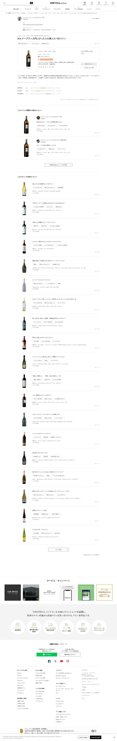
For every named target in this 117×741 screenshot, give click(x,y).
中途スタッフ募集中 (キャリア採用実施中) (91, 692)
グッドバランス (35, 43)
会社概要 (83, 689)
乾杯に (35, 264)
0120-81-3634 (92, 672)
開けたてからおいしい (24, 43)
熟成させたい (52, 149)
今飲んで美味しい (38, 379)
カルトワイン (50, 206)
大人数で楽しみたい (55, 456)
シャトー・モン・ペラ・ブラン (60, 13)
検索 (31, 3)
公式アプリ (73, 654)
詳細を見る (52, 64)
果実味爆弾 (60, 187)
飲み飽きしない (45, 43)
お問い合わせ (84, 670)
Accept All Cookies (95, 737)
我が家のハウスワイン (56, 437)
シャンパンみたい (38, 360)
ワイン (18, 13)
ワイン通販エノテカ (10, 13)
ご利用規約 (84, 687)
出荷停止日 (89, 676)
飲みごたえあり (41, 125)
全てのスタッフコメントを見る (91, 554)
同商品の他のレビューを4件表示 (58, 165)
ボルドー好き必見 (48, 322)
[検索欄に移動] (4, 3)
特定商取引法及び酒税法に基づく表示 (90, 678)
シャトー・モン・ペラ (45, 13)
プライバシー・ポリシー (87, 681)
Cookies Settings (83, 737)
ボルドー (36, 13)
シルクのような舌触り (39, 206)
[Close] (114, 737)
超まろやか (44, 226)
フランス (30, 13)
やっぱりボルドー (52, 125)
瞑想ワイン (36, 226)
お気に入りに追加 (90, 67)
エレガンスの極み (38, 245)
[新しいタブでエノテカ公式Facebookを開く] (49, 661)
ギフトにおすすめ (63, 125)
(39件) (52, 67)
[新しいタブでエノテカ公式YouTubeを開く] (61, 661)
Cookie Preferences (86, 695)
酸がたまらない (50, 494)
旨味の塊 (46, 437)
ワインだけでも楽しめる (58, 475)
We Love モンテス (38, 187)
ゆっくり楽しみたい (49, 245)
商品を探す (16, 9)
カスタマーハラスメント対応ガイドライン (91, 684)
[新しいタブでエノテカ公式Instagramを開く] (67, 661)
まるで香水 (36, 341)
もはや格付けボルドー (60, 398)
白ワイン (24, 13)
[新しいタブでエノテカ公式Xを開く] (55, 661)
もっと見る (58, 549)
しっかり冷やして (51, 283)
